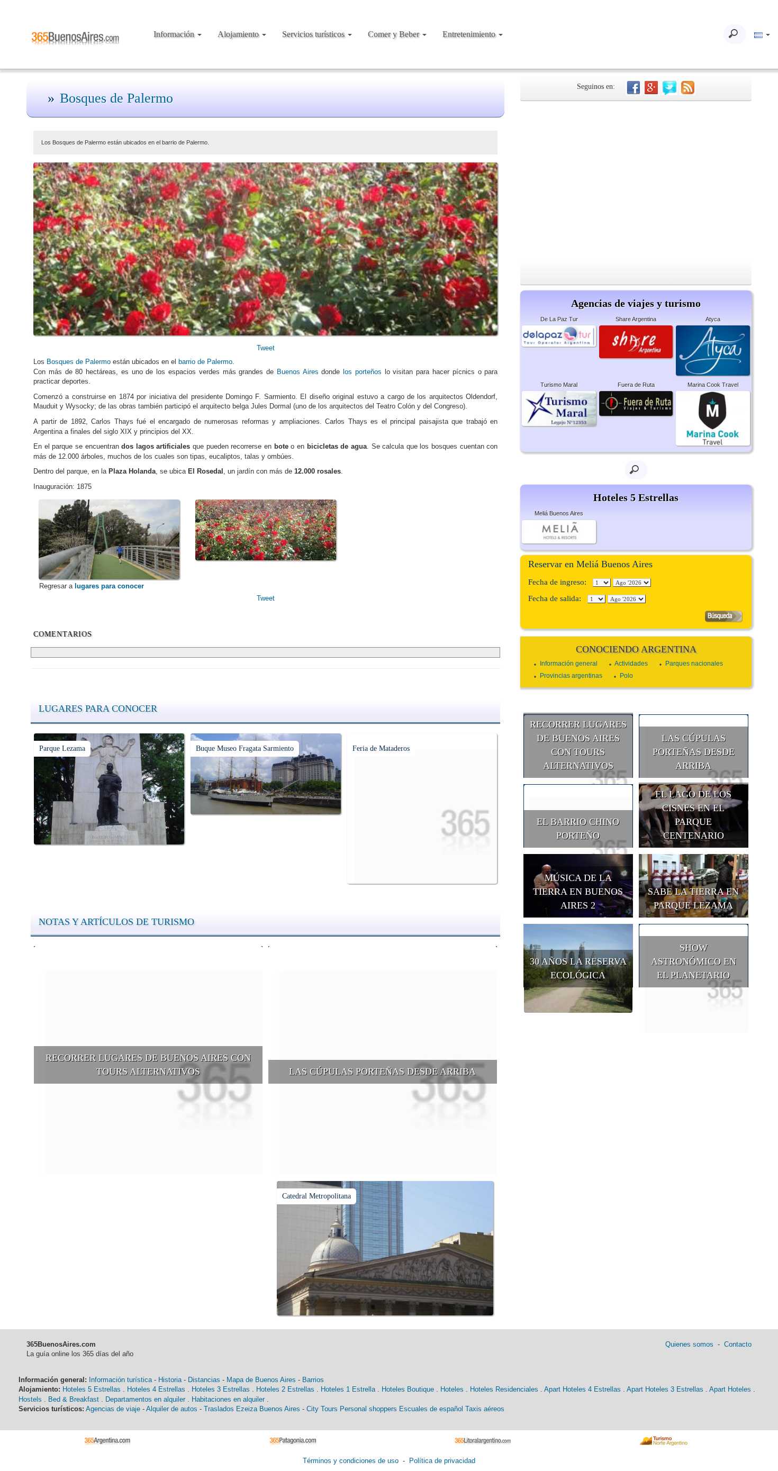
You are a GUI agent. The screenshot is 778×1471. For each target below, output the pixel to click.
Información (174, 34)
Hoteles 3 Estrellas (221, 1389)
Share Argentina (636, 319)
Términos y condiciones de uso (351, 1461)
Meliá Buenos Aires (559, 513)
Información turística (120, 1380)
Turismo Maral (558, 385)
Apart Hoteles (730, 1389)
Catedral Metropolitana (316, 1196)
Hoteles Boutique (408, 1389)
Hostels (30, 1399)
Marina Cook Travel (712, 385)
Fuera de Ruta (636, 385)
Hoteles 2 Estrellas (285, 1389)
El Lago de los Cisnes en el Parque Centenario (693, 814)
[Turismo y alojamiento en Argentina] (111, 1440)
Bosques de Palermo (116, 98)
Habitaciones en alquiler (228, 1399)
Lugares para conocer (98, 708)
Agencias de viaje (113, 1409)
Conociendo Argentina (636, 649)
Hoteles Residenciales (504, 1389)
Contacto (738, 1344)
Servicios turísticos (314, 34)
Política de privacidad (442, 1461)
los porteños (362, 372)
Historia (170, 1380)
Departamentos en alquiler (145, 1399)
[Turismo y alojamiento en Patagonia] (296, 1440)
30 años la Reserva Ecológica (578, 968)
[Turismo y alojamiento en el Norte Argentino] (667, 1440)
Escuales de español (431, 1409)
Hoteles (452, 1389)
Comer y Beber (394, 34)
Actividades (631, 663)
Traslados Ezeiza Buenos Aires (252, 1409)
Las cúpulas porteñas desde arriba (382, 1071)
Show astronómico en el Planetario (693, 961)
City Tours (322, 1409)
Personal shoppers (368, 1409)
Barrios (313, 1380)
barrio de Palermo (205, 362)
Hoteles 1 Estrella (348, 1389)
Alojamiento (239, 34)
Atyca (712, 319)
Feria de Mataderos (381, 748)
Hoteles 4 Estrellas (156, 1389)
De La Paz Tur (559, 319)
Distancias (204, 1380)
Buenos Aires (298, 372)
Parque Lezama (62, 748)
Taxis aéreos (484, 1409)
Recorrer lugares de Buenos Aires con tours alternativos (148, 1064)
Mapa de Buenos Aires (261, 1380)
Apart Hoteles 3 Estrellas (665, 1389)
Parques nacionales (694, 663)
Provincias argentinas (571, 675)
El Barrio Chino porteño (578, 828)
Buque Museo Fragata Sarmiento (245, 748)
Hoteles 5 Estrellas (91, 1389)
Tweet (266, 348)
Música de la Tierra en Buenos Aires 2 (578, 891)
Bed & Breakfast (73, 1399)
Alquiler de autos (171, 1409)
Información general (569, 663)
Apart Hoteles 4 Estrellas (582, 1389)
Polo (626, 675)
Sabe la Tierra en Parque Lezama (693, 898)
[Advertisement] (636, 180)
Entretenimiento (469, 34)
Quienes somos (689, 1344)
